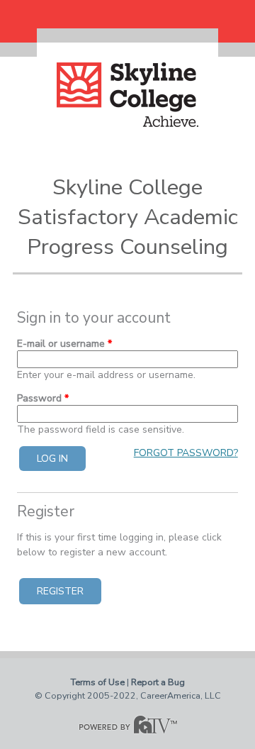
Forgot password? (186, 453)
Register (60, 591)
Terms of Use (98, 682)
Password (43, 398)
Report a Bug (158, 682)
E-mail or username (64, 343)
